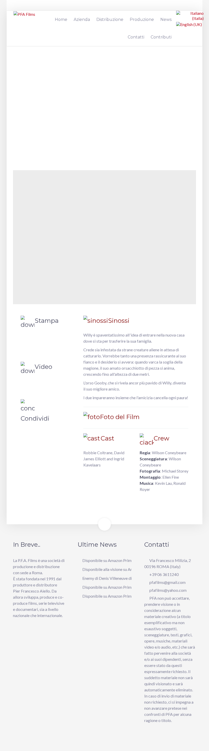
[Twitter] (184, 7)
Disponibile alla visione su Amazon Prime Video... (124, 569)
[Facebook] (177, 7)
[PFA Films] (24, 14)
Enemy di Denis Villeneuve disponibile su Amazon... (126, 578)
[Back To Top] (104, 524)
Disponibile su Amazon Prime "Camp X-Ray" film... (126, 587)
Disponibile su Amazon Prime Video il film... (120, 596)
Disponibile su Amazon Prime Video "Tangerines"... (126, 560)
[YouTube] (192, 7)
